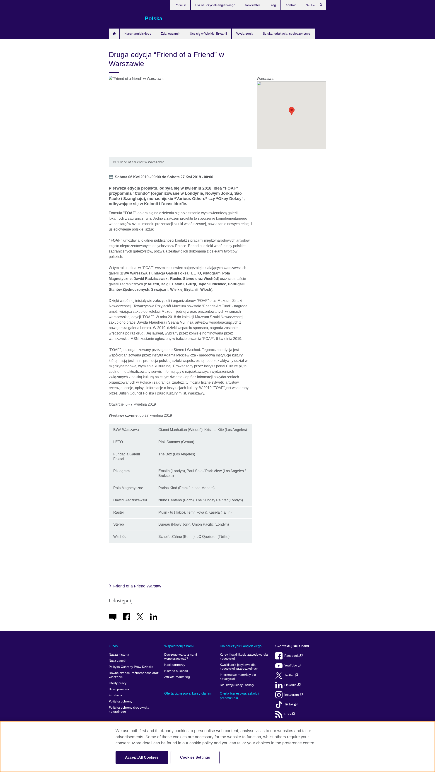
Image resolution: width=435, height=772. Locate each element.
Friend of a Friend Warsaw (137, 586)
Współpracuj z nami (178, 646)
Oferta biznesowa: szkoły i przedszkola (239, 695)
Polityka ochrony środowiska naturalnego (129, 709)
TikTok (289, 704)
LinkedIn (290, 685)
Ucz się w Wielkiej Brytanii (208, 33)
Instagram (292, 694)
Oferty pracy (117, 683)
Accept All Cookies (141, 757)
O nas (113, 646)
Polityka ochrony (120, 701)
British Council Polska (122, 18)
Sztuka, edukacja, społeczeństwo (286, 33)
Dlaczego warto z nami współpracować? (180, 656)
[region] (217, 746)
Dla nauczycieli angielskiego (215, 5)
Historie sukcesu (176, 671)
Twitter (289, 675)
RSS (288, 714)
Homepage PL (114, 34)
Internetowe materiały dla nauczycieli (238, 677)
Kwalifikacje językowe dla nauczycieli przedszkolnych (239, 667)
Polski (179, 5)
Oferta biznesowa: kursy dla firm (188, 693)
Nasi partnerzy (174, 664)
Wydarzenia (244, 33)
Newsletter (252, 5)
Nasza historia (119, 654)
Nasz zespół (117, 660)
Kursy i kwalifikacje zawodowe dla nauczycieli (244, 656)
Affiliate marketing (177, 677)
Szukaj (323, 6)
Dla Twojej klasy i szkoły (237, 685)
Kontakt (290, 5)
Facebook (292, 655)
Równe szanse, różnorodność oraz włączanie (134, 675)
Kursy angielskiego (137, 33)
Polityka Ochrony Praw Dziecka (131, 667)
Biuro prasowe (119, 689)
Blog (273, 5)
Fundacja (115, 695)
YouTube (291, 665)
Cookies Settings (195, 757)
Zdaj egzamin (170, 33)
